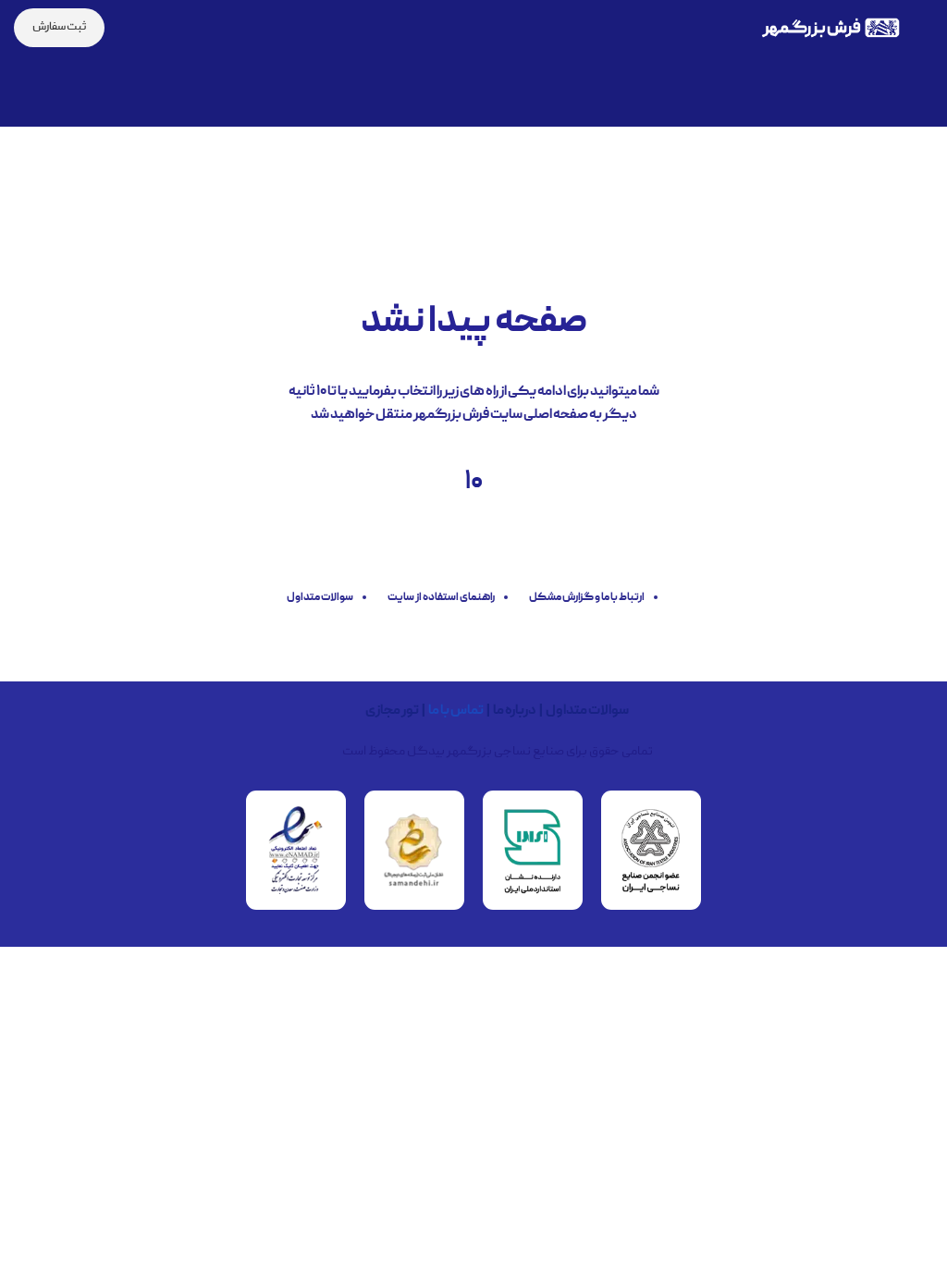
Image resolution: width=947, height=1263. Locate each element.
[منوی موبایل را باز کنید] (925, 27)
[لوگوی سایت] (830, 28)
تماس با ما (456, 711)
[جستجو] (130, 27)
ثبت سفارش (59, 27)
